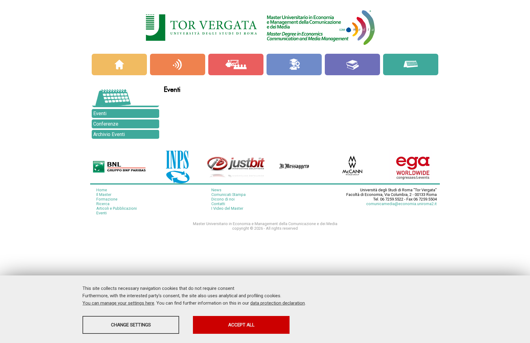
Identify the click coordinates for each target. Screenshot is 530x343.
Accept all (241, 325)
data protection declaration (277, 303)
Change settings (131, 325)
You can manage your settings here (118, 303)
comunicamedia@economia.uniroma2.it (401, 203)
